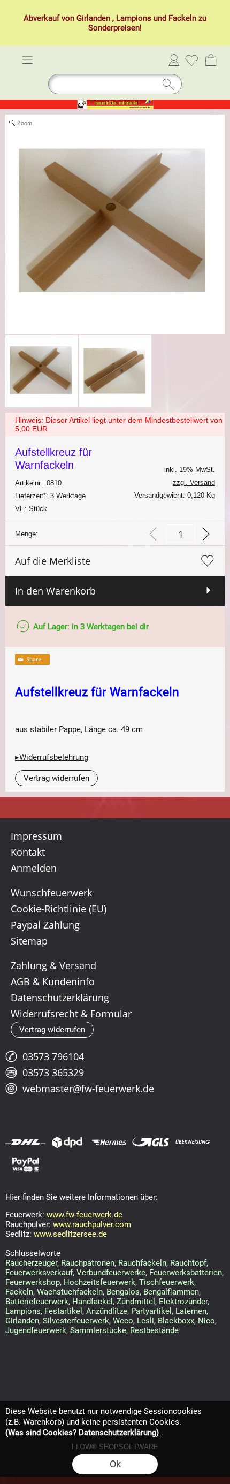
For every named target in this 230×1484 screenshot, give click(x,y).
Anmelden (174, 60)
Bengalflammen (171, 1292)
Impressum (36, 835)
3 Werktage (50, 496)
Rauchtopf (188, 1263)
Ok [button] (115, 1464)
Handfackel (92, 1301)
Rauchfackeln (142, 1263)
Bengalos (123, 1292)
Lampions (133, 18)
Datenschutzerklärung (60, 997)
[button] (27, 60)
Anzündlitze (106, 1311)
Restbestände (154, 1330)
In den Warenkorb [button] (55, 590)
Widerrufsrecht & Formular (71, 1013)
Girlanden (93, 18)
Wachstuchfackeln (70, 1292)
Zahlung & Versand (53, 965)
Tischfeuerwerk (166, 1282)
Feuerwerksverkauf (39, 1272)
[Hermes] (109, 1142)
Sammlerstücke (98, 1330)
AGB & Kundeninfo (53, 981)
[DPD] (67, 1142)
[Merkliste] (191, 60)
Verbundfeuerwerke (110, 1272)
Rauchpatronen (87, 1263)
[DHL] (25, 1142)
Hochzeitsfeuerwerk (99, 1282)
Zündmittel (136, 1301)
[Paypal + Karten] (25, 1164)
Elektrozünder (183, 1301)
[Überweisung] (192, 1142)
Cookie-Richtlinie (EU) (58, 908)
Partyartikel (151, 1311)
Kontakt (28, 852)
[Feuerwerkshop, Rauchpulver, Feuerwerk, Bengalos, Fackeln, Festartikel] (115, 104)
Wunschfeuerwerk (51, 892)
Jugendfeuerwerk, (36, 1330)
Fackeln (182, 18)
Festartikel (63, 1311)
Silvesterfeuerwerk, (77, 1321)
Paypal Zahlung (45, 924)
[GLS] (151, 1142)
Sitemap (29, 940)
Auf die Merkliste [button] (52, 560)
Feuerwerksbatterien (185, 1272)
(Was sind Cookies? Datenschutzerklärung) (82, 1432)
